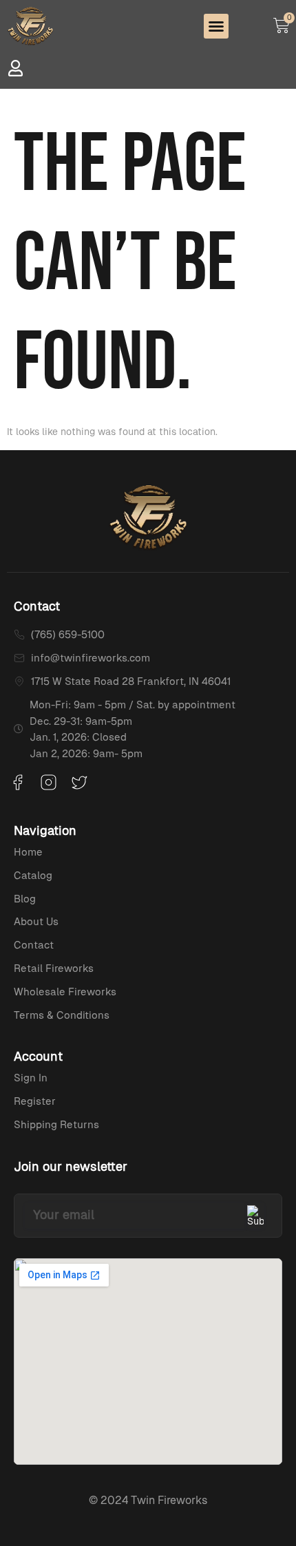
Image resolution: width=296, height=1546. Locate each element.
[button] (216, 26)
